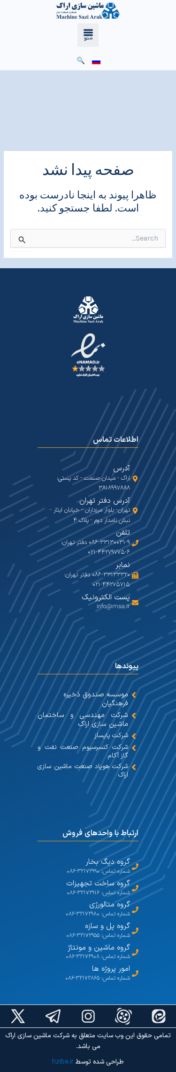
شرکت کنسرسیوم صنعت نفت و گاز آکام (83, 751)
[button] (88, 35)
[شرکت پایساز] (133, 736)
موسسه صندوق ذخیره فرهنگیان (95, 699)
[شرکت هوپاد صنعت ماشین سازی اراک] (133, 767)
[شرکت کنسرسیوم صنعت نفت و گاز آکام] (133, 748)
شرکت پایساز (111, 735)
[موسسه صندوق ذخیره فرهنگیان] (133, 695)
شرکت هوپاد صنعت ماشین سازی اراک (83, 771)
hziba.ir (63, 1062)
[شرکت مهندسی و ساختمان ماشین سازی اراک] (133, 715)
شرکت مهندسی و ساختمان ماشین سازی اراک (83, 720)
